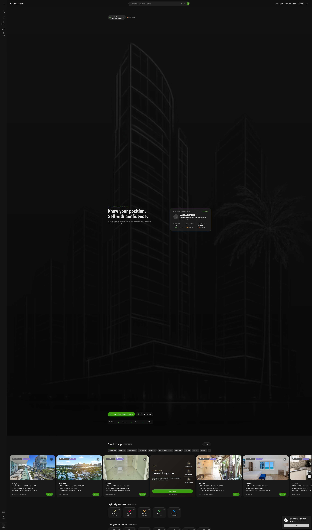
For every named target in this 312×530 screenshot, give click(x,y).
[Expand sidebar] (3, 3)
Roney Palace (259, 488)
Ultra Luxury (178, 450)
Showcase (122, 450)
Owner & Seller (279, 3)
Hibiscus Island (73, 488)
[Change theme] (307, 4)
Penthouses (152, 450)
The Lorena (305, 488)
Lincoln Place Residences (122, 488)
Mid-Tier (195, 450)
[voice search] (181, 4)
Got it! (296, 525)
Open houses (142, 450)
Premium (203, 450)
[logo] (17, 4)
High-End (187, 450)
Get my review (172, 491)
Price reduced (132, 450)
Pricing (294, 3)
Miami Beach (28, 490)
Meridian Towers (213, 488)
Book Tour (49, 494)
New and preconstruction (165, 450)
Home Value (288, 3)
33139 (35, 490)
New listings (112, 450)
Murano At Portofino (28, 488)
